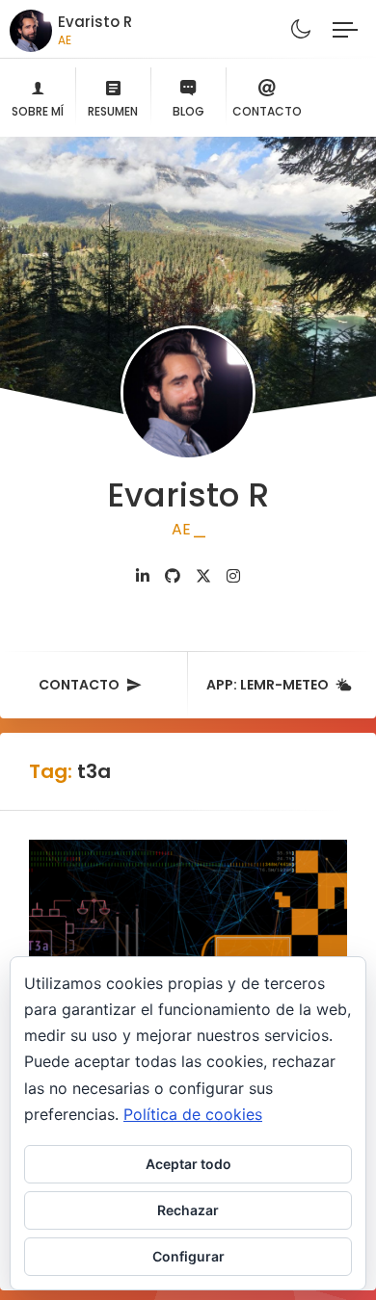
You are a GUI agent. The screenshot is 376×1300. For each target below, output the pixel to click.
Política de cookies (192, 1114)
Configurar (188, 1256)
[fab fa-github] (172, 576)
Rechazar (188, 1210)
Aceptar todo (188, 1164)
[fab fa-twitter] (203, 576)
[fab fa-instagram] (233, 576)
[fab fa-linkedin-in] (142, 576)
